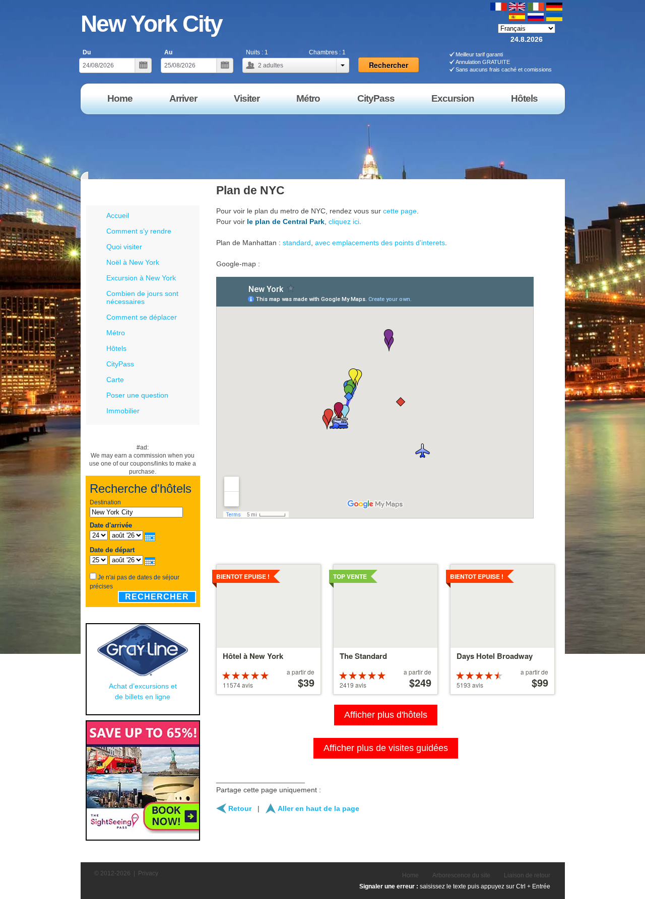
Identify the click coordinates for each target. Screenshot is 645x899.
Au (168, 52)
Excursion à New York (141, 278)
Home (410, 875)
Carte (115, 380)
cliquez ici (344, 221)
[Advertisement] (382, 143)
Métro (115, 333)
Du (87, 52)
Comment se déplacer (141, 317)
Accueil (117, 215)
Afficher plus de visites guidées (386, 748)
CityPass (120, 364)
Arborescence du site (461, 875)
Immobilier (123, 411)
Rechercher (157, 596)
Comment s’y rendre (138, 231)
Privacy (148, 873)
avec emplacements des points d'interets (380, 243)
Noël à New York (132, 262)
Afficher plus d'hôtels (385, 715)
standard (297, 243)
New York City (151, 24)
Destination (105, 502)
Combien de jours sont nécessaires (142, 297)
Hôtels (116, 348)
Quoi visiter (124, 247)
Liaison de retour (527, 875)
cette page (400, 211)
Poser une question (137, 395)
